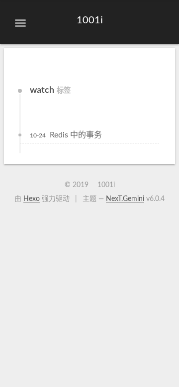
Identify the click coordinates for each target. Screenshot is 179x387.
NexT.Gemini (125, 198)
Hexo (31, 198)
